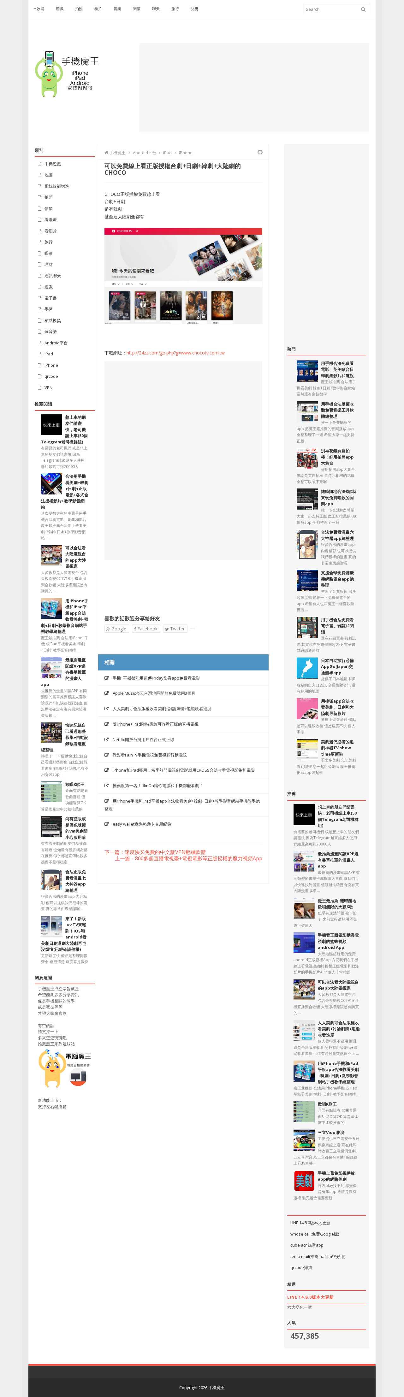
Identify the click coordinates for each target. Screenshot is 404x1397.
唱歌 (49, 253)
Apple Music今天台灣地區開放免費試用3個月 (154, 693)
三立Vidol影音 (331, 1132)
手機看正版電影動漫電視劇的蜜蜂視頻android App (338, 941)
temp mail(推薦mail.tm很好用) (317, 1256)
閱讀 (137, 8)
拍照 (79, 8)
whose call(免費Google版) (314, 1234)
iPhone (51, 365)
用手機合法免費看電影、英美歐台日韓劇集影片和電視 (337, 369)
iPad (49, 354)
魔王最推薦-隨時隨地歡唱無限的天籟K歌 (337, 904)
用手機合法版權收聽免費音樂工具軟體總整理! (337, 410)
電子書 (51, 298)
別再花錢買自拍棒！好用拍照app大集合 (337, 457)
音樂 (118, 8)
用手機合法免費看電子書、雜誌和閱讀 (337, 626)
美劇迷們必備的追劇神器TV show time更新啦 (337, 748)
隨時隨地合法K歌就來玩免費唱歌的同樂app (338, 497)
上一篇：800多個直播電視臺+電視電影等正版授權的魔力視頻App (188, 859)
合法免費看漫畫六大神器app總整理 (337, 535)
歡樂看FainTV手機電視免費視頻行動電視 (150, 755)
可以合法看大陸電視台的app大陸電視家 (338, 985)
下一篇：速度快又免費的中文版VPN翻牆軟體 (155, 852)
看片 (98, 8)
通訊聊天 (53, 275)
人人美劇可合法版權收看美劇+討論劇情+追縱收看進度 (162, 708)
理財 (49, 264)
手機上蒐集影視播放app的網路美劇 (336, 1176)
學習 (49, 309)
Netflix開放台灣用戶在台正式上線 (143, 739)
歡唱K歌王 (74, 784)
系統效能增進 (57, 186)
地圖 (49, 175)
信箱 (49, 208)
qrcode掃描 (301, 1267)
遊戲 (60, 8)
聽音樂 (51, 331)
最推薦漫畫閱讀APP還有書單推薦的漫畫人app (338, 860)
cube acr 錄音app (307, 1245)
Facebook (146, 629)
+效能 (39, 8)
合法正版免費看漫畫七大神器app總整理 (75, 881)
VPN (48, 387)
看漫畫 (51, 219)
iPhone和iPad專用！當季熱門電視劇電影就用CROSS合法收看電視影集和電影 (184, 770)
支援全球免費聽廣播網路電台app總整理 (337, 579)
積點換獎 (53, 320)
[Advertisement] (254, 87)
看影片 (51, 231)
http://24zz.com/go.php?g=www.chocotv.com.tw (176, 353)
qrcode (51, 376)
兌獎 (195, 8)
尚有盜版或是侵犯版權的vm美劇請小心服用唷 (76, 828)
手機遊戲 (53, 164)
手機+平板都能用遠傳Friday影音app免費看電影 (156, 678)
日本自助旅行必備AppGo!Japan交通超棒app (337, 666)
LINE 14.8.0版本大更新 (310, 1222)
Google (118, 629)
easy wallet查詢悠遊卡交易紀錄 (142, 824)
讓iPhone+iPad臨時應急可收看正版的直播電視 (156, 724)
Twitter (177, 629)
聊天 (156, 8)
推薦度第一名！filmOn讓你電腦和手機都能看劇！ (158, 785)
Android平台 (56, 343)
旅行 (175, 8)
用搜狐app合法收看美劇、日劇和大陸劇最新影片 (337, 707)
